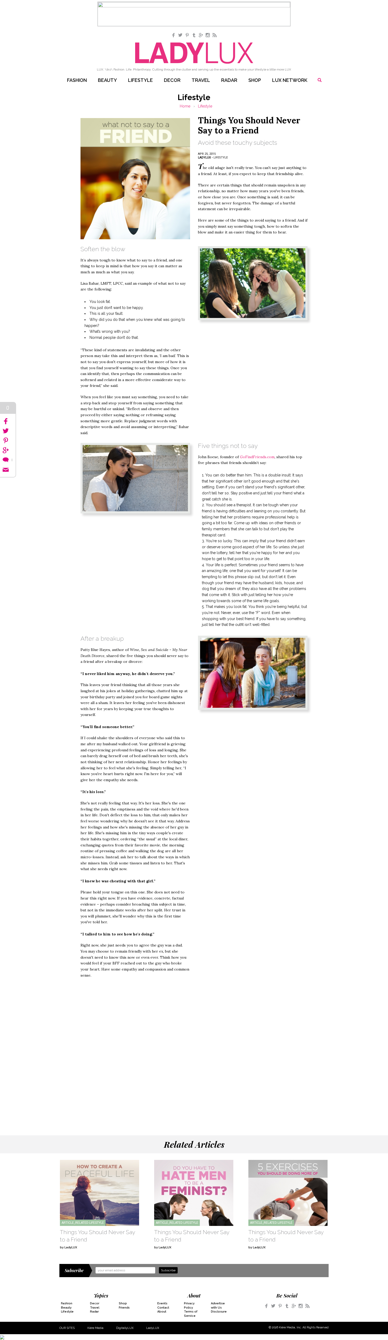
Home (185, 106)
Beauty (107, 80)
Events (162, 1303)
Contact (163, 1307)
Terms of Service (190, 1313)
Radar (229, 80)
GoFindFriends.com (257, 457)
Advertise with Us (218, 1305)
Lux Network (289, 80)
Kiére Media (95, 1328)
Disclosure (219, 1311)
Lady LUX (194, 53)
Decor (172, 80)
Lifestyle (140, 80)
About (161, 1311)
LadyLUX (152, 1328)
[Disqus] (194, 1050)
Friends (124, 1307)
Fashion (77, 80)
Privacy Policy (189, 1305)
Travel (201, 80)
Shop (254, 80)
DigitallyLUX (125, 1328)
